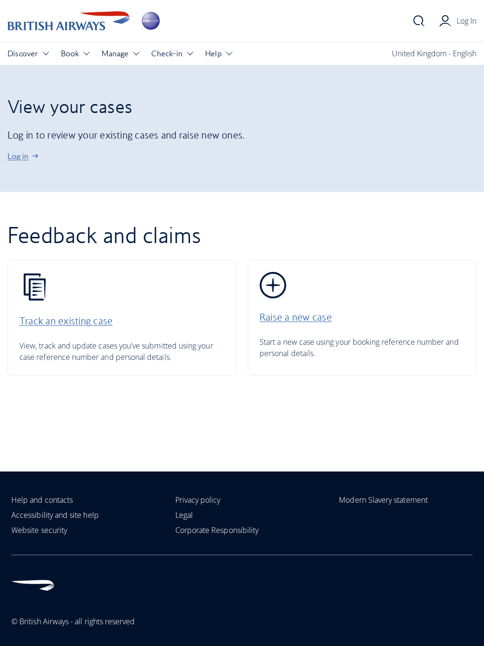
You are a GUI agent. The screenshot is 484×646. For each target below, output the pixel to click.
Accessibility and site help (55, 515)
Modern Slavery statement (383, 500)
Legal (184, 515)
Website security (39, 530)
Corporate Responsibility (217, 530)
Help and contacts (42, 500)
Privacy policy (198, 500)
